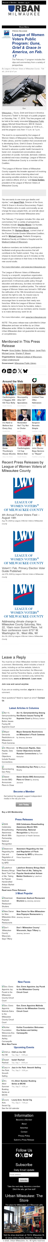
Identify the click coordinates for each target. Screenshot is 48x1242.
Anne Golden (38, 179)
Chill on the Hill (19, 1052)
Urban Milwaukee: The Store (24, 1198)
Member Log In (23, 2)
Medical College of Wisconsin (14, 241)
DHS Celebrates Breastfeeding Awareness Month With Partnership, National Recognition (30, 828)
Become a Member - (10, 2)
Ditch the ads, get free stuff (24, 1189)
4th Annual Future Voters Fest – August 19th (21, 516)
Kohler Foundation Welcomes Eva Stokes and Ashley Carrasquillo (30, 1030)
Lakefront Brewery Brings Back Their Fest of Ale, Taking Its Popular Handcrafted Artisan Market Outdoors (31, 871)
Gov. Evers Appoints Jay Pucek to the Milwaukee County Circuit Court (31, 989)
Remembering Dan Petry (27, 766)
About (24, 1123)
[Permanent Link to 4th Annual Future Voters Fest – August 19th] (24, 511)
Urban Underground (29, 227)
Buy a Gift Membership (12, 812)
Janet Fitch (19, 202)
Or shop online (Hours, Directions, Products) (24, 1237)
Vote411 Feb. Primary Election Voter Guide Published (23, 569)
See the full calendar (10, 1108)
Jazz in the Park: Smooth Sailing (26, 1067)
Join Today (24, 804)
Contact (24, 1131)
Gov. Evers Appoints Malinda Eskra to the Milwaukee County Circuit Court (31, 1008)
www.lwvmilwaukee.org (35, 266)
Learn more (36, 678)
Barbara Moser (22, 230)
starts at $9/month (22, 678)
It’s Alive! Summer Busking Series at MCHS (24, 1082)
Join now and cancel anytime (15, 684)
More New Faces (9, 1044)
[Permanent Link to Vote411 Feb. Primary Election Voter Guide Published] (24, 565)
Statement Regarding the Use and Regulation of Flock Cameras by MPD (30, 851)
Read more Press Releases (14, 890)
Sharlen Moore (24, 224)
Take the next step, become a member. (24, 1186)
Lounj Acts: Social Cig (22, 1099)
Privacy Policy (24, 1135)
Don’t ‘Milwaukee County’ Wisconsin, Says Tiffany (28, 929)
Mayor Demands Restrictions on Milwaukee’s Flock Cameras (31, 733)
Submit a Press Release (24, 1139)
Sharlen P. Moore (23, 353)
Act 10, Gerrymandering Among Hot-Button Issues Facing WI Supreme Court (31, 715)
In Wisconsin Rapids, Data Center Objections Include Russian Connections (29, 750)
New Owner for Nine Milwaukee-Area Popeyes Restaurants (31, 912)
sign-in (31, 689)
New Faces (24, 982)
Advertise (24, 1127)
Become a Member (24, 791)
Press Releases (24, 819)
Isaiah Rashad (18, 1059)
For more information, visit (13, 266)
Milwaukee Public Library (25, 363)
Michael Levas (15, 236)
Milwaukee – (7, 112)
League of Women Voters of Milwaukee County (22, 68)
